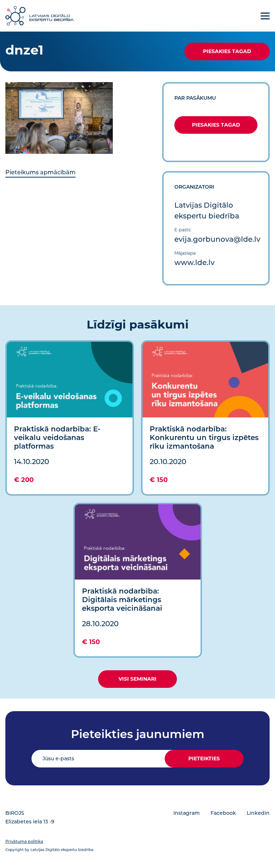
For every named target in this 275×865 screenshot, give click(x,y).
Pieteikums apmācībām (40, 172)
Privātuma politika (24, 841)
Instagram (186, 813)
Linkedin (258, 813)
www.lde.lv (194, 262)
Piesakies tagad (227, 51)
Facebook (223, 813)
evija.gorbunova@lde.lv (217, 239)
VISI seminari (137, 679)
